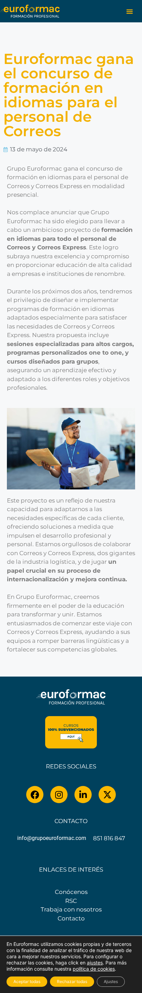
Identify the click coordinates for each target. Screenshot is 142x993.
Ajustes (111, 981)
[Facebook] (34, 794)
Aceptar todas (26, 981)
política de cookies (94, 969)
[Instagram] (59, 794)
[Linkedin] (83, 794)
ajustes (95, 962)
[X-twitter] (107, 794)
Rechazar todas (72, 981)
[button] (129, 11)
